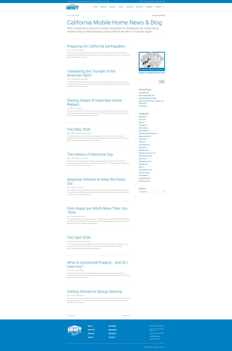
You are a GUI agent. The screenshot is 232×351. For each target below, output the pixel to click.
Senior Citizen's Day (144, 169)
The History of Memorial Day (90, 154)
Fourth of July (79, 79)
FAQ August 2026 (144, 92)
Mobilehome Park (144, 155)
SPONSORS (112, 326)
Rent (140, 167)
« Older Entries (71, 316)
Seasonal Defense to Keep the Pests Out (96, 181)
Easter (140, 122)
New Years (142, 158)
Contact (158, 7)
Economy (141, 125)
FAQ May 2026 (78, 129)
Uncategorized (143, 178)
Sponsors (129, 7)
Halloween (142, 139)
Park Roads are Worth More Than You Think (97, 210)
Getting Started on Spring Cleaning (94, 291)
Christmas (142, 116)
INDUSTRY (91, 330)
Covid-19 (141, 119)
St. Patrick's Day (143, 172)
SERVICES (91, 333)
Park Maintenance (80, 216)
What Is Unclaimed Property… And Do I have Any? (97, 264)
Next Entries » (126, 316)
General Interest (79, 50)
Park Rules (142, 164)
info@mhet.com (155, 336)
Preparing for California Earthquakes (96, 46)
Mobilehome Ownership (146, 153)
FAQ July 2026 (143, 106)
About (95, 7)
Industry (104, 7)
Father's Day (142, 128)
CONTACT (111, 337)
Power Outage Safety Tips (146, 95)
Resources (139, 7)
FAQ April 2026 (78, 237)
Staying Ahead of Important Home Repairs (94, 102)
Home (69, 15)
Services (112, 7)
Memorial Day (84, 158)
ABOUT (90, 326)
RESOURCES (112, 330)
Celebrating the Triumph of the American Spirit (91, 73)
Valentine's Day (143, 181)
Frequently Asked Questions (83, 133)
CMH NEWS (149, 7)
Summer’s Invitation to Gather (147, 98)
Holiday (85, 79)
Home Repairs (78, 108)
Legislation (142, 147)
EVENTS (90, 337)
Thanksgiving (142, 175)
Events (120, 7)
